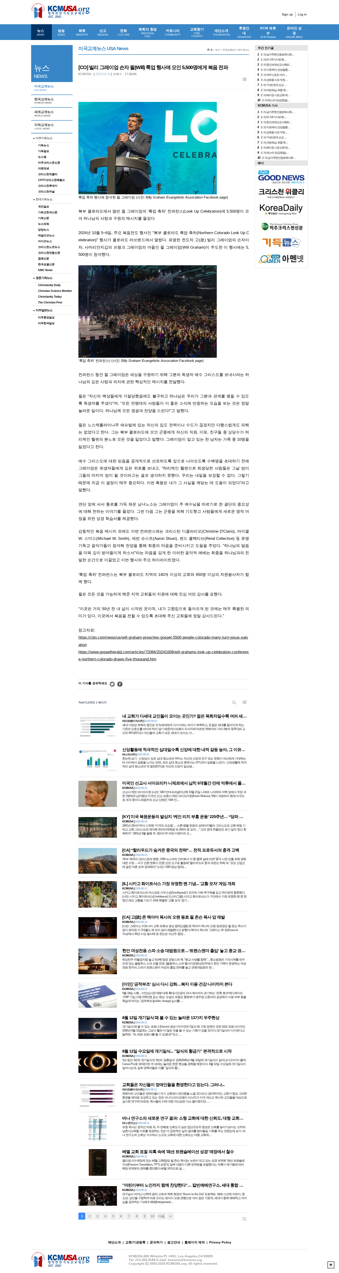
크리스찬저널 (46, 191)
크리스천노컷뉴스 (49, 247)
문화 (124, 32)
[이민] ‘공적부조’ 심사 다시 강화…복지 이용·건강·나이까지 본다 (177, 984)
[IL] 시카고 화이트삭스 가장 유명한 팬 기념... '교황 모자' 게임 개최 (178, 883)
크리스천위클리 (47, 174)
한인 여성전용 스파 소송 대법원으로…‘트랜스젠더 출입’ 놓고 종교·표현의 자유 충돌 (194, 950)
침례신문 (43, 258)
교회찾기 (197, 32)
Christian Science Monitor (55, 291)
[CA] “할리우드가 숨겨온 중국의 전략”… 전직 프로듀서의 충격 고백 (180, 850)
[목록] (244, 80)
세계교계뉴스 (44, 113)
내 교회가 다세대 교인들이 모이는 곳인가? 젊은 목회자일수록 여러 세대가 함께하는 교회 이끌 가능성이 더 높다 (218, 716)
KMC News (45, 270)
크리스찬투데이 (47, 185)
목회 (82, 32)
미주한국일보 (46, 323)
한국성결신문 (46, 264)
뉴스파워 (43, 224)
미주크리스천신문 (49, 162)
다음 (161, 1216)
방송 (61, 32)
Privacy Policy (220, 1242)
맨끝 (170, 1216)
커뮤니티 (173, 32)
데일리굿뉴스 (46, 235)
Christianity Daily (49, 285)
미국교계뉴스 (44, 87)
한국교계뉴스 (44, 100)
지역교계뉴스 (44, 126)
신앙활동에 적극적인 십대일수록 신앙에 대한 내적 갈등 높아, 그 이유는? (184, 749)
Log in (302, 14)
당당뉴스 (43, 229)
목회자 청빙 (148, 32)
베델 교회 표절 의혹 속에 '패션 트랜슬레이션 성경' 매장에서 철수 (178, 1151)
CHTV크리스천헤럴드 (51, 180)
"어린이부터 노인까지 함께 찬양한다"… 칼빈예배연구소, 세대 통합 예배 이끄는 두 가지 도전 (202, 1185)
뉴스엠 (42, 157)
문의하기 (156, 1242)
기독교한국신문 (47, 212)
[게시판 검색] (234, 703)
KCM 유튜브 (268, 32)
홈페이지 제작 (194, 1242)
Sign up (287, 14)
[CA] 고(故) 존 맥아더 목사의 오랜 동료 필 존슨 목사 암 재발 (173, 917)
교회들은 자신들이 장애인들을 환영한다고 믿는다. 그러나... (173, 1084)
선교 (103, 32)
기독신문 (43, 218)
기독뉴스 (43, 145)
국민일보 (43, 206)
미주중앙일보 (46, 317)
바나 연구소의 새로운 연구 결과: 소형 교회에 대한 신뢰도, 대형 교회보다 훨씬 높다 (193, 1118)
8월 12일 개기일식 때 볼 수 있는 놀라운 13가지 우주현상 (170, 1017)
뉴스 (40, 32)
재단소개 (221, 32)
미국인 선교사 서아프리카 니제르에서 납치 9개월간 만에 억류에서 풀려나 (185, 783)
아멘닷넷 (43, 168)
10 (152, 1216)
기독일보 (43, 151)
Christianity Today (50, 296)
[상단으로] (330, 1264)
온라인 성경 (294, 32)
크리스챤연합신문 (49, 252)
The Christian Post (50, 302)
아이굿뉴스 (45, 241)
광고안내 (173, 1242)
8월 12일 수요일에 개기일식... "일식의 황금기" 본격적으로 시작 (177, 1051)
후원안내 (244, 32)
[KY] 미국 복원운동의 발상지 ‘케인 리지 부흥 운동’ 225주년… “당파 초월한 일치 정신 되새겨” (202, 816)
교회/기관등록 (135, 1242)
